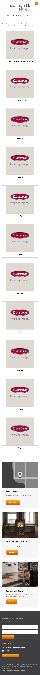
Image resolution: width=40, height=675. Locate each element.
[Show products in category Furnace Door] (20, 161)
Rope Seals (20, 139)
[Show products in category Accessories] (20, 354)
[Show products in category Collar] (20, 238)
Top (2, 23)
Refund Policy (10, 670)
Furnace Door (20, 177)
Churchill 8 (4, 25)
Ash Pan (20, 216)
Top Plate (20, 293)
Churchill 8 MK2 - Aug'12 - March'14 (18, 25)
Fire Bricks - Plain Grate (20, 100)
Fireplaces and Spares (11, 23)
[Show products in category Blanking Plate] (20, 431)
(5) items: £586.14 (14, 15)
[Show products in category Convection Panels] (20, 316)
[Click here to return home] (20, 10)
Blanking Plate (20, 448)
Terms (4, 670)
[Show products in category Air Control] (20, 393)
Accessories (20, 370)
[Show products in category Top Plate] (20, 277)
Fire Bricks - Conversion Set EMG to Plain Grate (20, 61)
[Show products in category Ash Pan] (20, 200)
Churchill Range (30, 23)
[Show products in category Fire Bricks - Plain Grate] (20, 84)
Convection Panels (20, 332)
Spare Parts (21, 23)
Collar (20, 254)
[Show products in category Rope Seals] (20, 122)
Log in (23, 15)
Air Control (20, 409)
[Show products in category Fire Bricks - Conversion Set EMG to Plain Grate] (20, 45)
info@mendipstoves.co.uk (13, 646)
